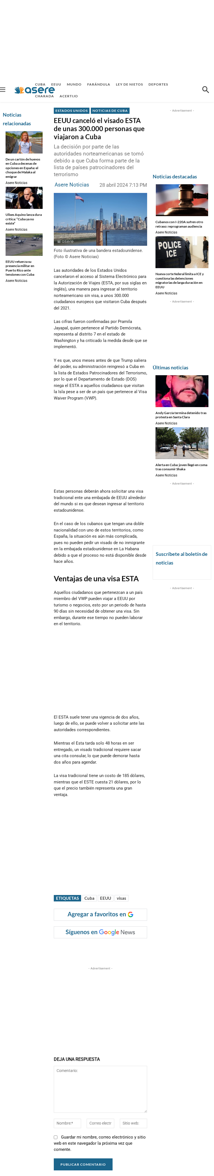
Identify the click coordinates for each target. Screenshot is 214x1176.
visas (121, 898)
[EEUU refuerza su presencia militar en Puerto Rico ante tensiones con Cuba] (24, 244)
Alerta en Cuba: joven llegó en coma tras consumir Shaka (181, 467)
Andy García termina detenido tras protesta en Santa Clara (180, 415)
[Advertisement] (107, 39)
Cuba (89, 898)
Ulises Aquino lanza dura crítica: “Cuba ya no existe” (24, 218)
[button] (205, 90)
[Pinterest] (123, 949)
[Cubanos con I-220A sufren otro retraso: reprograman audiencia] (181, 200)
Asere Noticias (16, 183)
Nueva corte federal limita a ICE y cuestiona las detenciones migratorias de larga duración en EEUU (179, 280)
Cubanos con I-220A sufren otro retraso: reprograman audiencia (179, 224)
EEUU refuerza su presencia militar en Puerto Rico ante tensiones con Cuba (20, 268)
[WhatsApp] (136, 949)
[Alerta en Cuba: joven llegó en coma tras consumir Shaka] (181, 443)
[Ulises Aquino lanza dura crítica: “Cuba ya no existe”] (24, 198)
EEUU (105, 898)
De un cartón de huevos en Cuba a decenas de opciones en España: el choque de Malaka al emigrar (23, 168)
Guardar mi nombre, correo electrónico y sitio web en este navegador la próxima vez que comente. (100, 1143)
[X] (110, 949)
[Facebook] (98, 949)
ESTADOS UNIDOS (71, 110)
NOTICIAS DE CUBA (110, 110)
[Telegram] (149, 949)
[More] (162, 949)
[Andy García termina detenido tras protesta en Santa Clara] (181, 391)
